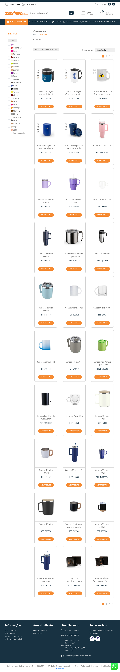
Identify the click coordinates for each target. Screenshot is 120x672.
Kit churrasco (72, 22)
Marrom (16, 111)
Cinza (15, 114)
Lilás (15, 44)
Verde (15, 63)
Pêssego (17, 54)
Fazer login (37, 633)
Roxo (15, 73)
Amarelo (17, 92)
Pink (15, 104)
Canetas (58, 22)
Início (35, 35)
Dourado (17, 98)
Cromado (17, 117)
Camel (16, 66)
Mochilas (86, 22)
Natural (16, 123)
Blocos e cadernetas (41, 22)
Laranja (16, 107)
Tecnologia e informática (103, 22)
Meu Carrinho (109, 13)
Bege (15, 126)
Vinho (15, 95)
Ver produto (46, 106)
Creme (16, 60)
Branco (16, 79)
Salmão (16, 130)
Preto (15, 89)
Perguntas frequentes (13, 636)
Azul (15, 85)
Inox (15, 120)
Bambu (16, 70)
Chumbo (17, 82)
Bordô (16, 57)
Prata (15, 76)
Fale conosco (100, 4)
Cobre (16, 101)
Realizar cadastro (40, 630)
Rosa (15, 51)
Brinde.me (60, 669)
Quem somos (10, 630)
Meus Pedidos (90, 13)
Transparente (19, 133)
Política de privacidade (14, 639)
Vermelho (17, 48)
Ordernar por (88, 50)
